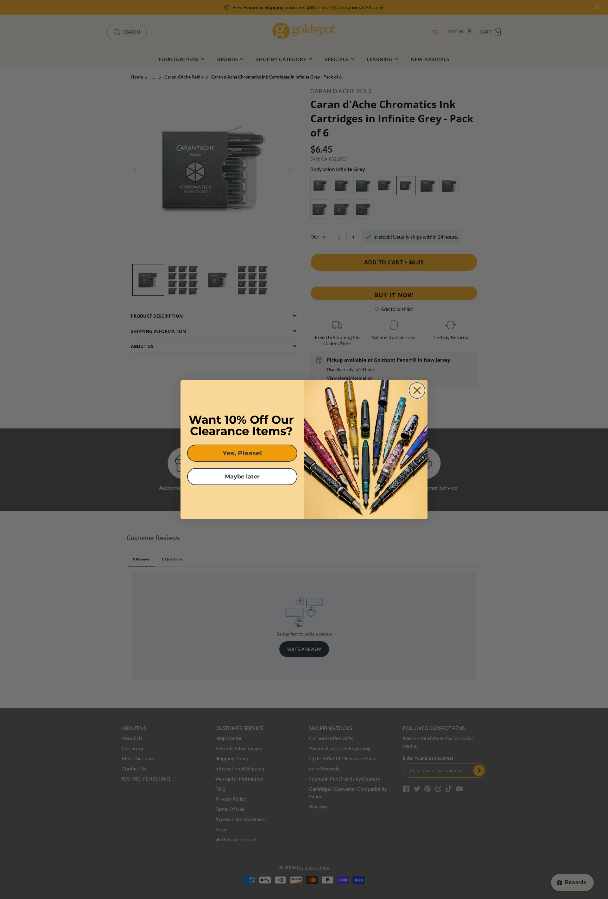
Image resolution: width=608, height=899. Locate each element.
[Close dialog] (417, 390)
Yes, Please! (242, 453)
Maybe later (242, 476)
